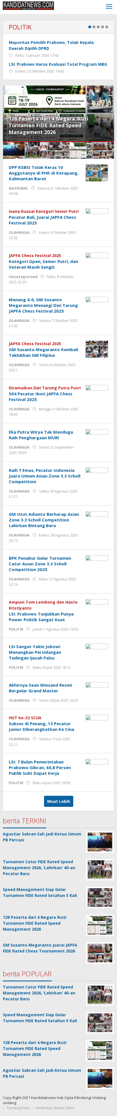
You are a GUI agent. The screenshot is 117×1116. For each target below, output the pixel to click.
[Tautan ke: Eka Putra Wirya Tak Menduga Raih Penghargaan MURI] (96, 437)
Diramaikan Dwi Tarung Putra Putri (45, 388)
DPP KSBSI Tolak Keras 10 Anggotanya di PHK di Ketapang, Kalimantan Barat (43, 172)
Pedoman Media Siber (55, 1107)
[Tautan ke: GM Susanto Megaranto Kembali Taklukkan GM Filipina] (96, 348)
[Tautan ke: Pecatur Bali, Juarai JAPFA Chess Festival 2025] (96, 216)
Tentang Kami (18, 1107)
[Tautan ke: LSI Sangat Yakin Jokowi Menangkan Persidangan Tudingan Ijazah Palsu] (96, 651)
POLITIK (20, 27)
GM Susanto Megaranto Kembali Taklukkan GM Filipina (43, 352)
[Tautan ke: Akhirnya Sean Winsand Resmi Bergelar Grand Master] (96, 690)
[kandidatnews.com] (28, 5)
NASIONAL (18, 188)
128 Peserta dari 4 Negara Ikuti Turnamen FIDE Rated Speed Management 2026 (48, 125)
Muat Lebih (58, 801)
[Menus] (109, 7)
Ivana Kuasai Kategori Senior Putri (44, 211)
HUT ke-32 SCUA (25, 717)
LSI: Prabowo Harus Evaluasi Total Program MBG (58, 64)
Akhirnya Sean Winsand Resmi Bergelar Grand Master (40, 687)
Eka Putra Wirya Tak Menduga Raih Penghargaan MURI (41, 434)
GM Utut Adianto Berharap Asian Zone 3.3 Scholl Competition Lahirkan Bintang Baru (44, 519)
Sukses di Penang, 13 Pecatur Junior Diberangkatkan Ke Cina (41, 726)
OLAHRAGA (19, 232)
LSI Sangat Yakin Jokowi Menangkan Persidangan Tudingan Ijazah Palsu (35, 652)
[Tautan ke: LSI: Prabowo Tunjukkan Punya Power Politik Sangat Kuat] (96, 607)
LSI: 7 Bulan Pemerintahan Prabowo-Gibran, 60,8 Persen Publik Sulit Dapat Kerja (40, 767)
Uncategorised (23, 276)
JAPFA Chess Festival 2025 (35, 255)
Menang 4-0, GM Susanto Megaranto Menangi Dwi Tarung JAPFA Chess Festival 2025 (43, 305)
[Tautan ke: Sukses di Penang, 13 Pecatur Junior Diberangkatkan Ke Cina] (96, 722)
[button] (14, 150)
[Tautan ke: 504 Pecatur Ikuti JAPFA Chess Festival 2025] (96, 393)
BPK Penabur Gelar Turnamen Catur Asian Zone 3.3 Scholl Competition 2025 (40, 563)
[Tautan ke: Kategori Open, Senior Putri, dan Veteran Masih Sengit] (96, 260)
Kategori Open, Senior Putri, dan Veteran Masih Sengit (43, 264)
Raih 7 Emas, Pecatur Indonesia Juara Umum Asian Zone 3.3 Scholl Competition (44, 475)
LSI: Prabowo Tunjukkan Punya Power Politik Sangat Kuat (41, 616)
